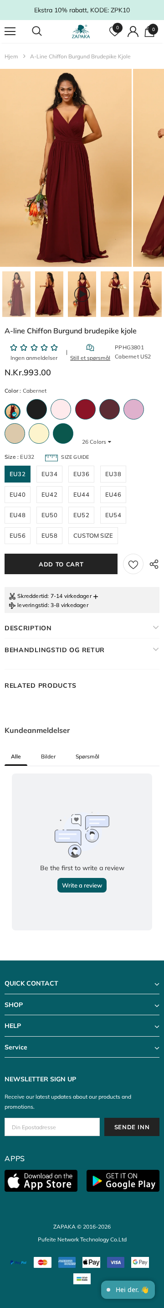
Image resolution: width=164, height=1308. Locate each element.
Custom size (93, 535)
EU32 (18, 474)
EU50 (49, 515)
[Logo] (80, 31)
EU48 (18, 515)
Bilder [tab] (48, 756)
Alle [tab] (16, 756)
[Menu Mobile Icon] (10, 31)
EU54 (113, 515)
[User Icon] (133, 31)
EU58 (49, 535)
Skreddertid (32, 595)
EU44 (81, 494)
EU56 (18, 535)
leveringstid (32, 605)
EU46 (113, 494)
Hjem (11, 56)
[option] (66, 168)
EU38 (113, 474)
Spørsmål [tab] (87, 756)
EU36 (81, 474)
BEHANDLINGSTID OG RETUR (55, 650)
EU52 (81, 515)
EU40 (18, 494)
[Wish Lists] (133, 564)
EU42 (49, 494)
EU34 (49, 474)
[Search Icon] (45, 31)
